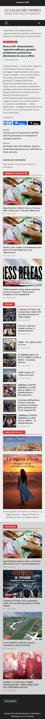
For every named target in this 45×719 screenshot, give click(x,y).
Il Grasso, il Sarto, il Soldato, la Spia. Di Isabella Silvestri (9, 330)
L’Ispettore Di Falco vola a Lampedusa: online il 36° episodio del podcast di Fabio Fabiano (9, 314)
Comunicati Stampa (10, 42)
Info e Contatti (10, 701)
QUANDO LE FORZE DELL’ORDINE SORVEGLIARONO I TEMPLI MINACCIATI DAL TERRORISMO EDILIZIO (22, 665)
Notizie (8, 637)
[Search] (39, 23)
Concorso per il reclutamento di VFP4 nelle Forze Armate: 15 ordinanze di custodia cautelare (20, 134)
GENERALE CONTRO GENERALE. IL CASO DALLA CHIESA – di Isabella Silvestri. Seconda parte (9, 390)
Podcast (8, 595)
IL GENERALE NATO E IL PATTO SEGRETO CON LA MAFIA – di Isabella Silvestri (9, 360)
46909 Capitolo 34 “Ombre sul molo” (9, 375)
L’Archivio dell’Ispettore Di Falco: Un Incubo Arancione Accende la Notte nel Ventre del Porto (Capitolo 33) (9, 405)
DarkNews (15, 716)
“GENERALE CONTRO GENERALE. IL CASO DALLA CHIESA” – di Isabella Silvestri (9, 420)
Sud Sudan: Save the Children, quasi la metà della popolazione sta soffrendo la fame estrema (22, 147)
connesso (18, 164)
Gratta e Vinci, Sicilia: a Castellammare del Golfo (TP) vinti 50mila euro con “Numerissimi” (22, 230)
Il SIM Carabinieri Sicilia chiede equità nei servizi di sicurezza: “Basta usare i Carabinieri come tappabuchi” (22, 273)
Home (5, 30)
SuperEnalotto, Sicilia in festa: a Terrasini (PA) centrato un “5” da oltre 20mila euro (22, 191)
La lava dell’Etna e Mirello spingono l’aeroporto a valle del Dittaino (22, 626)
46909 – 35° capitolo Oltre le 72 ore (9, 345)
